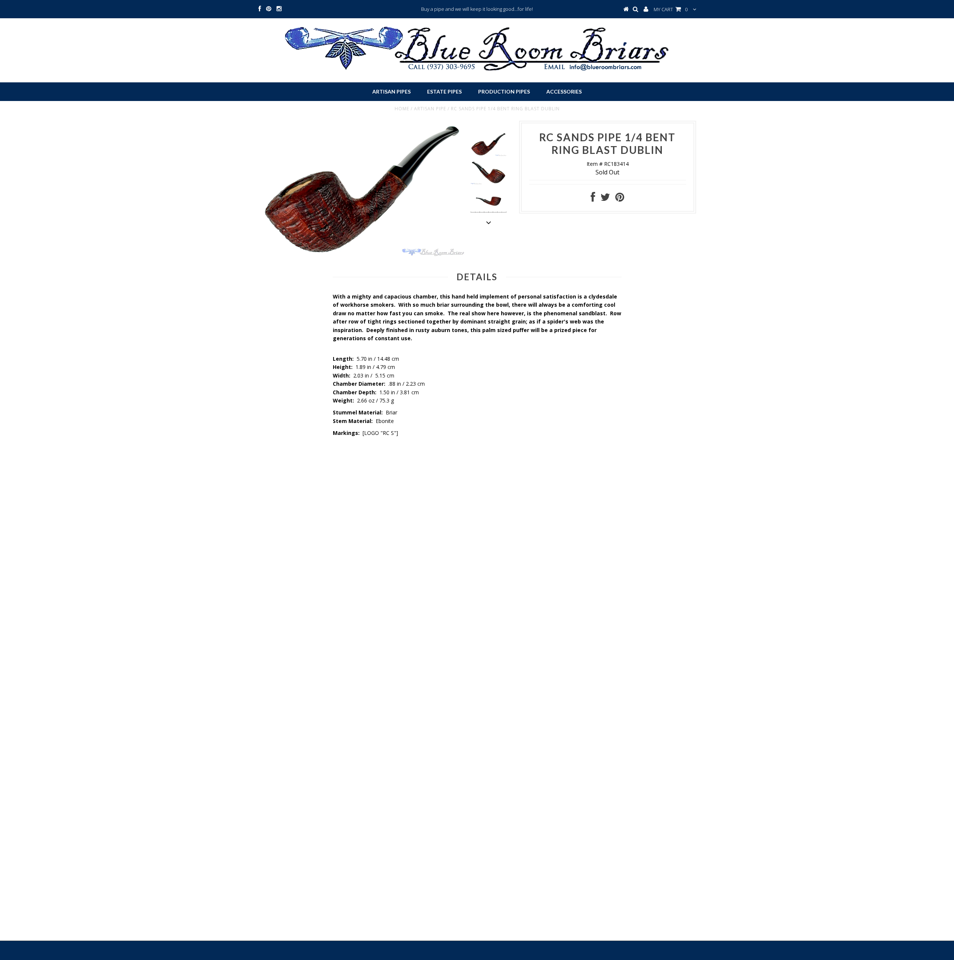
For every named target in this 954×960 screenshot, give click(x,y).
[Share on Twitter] (605, 198)
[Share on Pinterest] (619, 198)
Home (402, 108)
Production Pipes (504, 91)
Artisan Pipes (391, 91)
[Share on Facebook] (593, 198)
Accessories (564, 91)
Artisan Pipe (430, 108)
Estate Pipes (444, 91)
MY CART (671, 9)
